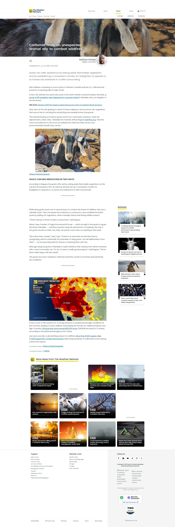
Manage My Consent (37, 468)
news (34, 16)
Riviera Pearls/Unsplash (39, 174)
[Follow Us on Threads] (137, 458)
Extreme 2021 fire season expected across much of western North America (70, 105)
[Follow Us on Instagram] (123, 458)
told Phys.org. (90, 120)
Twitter (46, 351)
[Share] (30, 61)
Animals (46, 16)
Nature (40, 16)
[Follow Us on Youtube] (128, 458)
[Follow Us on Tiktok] (132, 458)
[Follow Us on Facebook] (118, 458)
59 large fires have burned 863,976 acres (59, 328)
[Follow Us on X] (141, 458)
